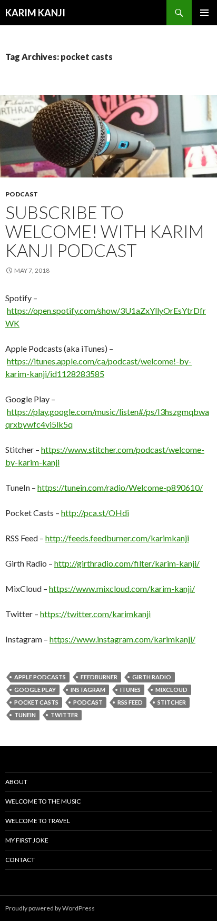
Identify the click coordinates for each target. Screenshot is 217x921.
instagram (88, 689)
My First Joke (26, 840)
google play (35, 689)
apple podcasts (40, 677)
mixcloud (171, 689)
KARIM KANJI (35, 12)
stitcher (171, 702)
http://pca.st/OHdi (95, 513)
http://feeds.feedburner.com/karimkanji (117, 538)
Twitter (64, 714)
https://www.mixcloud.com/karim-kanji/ (122, 588)
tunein (25, 714)
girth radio (151, 677)
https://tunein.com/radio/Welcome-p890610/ (120, 487)
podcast (21, 194)
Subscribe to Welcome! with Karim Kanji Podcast (104, 231)
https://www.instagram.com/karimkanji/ (122, 639)
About (16, 782)
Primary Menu (204, 12)
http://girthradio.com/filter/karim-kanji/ (127, 563)
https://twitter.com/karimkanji (95, 614)
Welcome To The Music (43, 801)
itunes (130, 689)
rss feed (130, 702)
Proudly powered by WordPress (50, 908)
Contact (20, 860)
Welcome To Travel (37, 821)
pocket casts (36, 702)
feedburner (99, 677)
